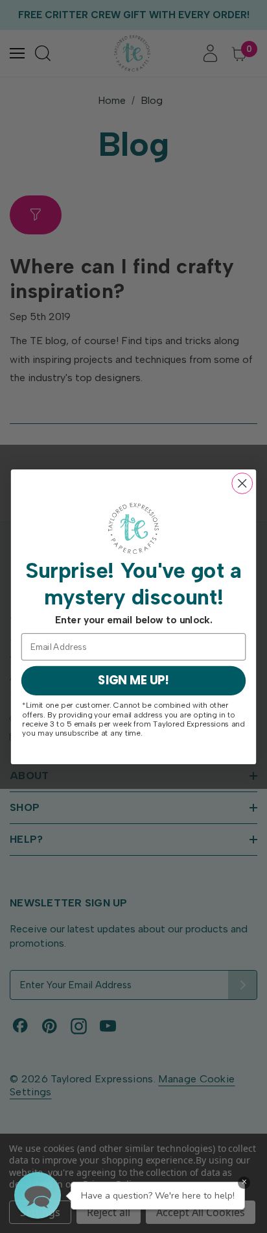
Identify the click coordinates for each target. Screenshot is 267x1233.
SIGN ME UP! (133, 679)
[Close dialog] (242, 482)
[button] (37, 1195)
